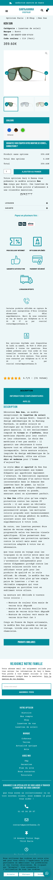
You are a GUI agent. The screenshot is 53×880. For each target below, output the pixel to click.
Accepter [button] (11, 874)
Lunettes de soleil (22, 28)
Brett (24, 184)
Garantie (9, 208)
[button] (7, 11)
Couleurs (10, 120)
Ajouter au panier (31, 172)
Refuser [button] (41, 874)
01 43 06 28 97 (26, 811)
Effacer (10, 135)
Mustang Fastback (13, 456)
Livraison (9, 203)
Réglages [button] (26, 874)
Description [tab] (26, 391)
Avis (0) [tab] (26, 401)
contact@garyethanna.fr (17, 324)
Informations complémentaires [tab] (26, 396)
